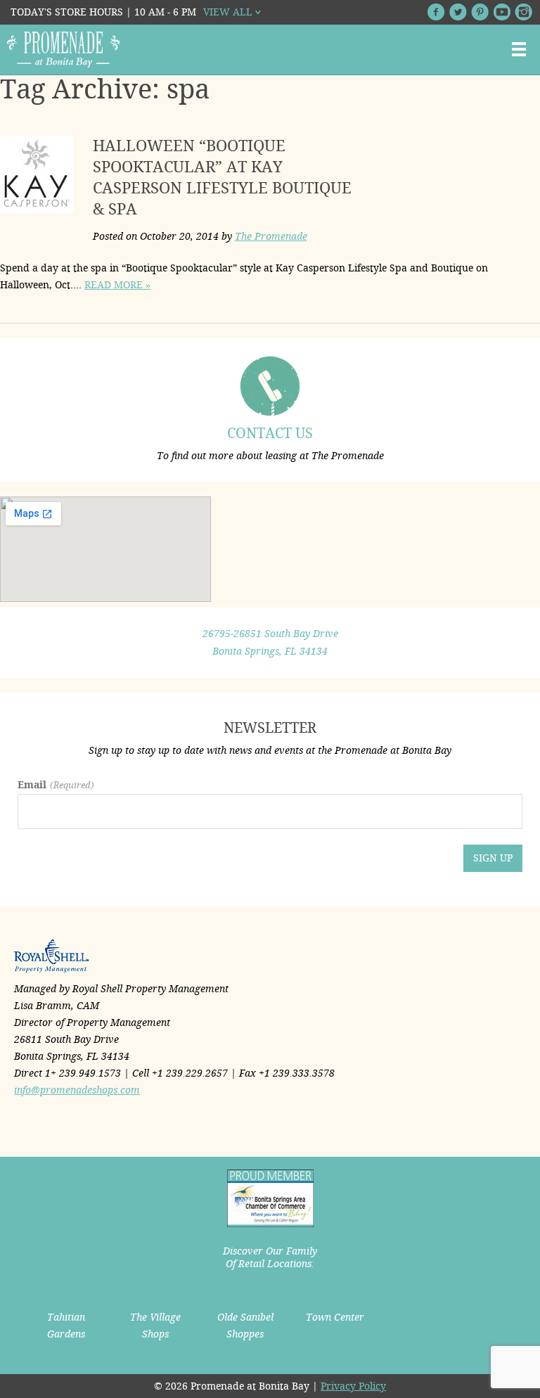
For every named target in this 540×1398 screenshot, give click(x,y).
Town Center (335, 1317)
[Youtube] (501, 12)
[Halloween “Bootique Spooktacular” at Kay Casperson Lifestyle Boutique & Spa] (38, 177)
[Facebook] (436, 12)
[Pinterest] (480, 12)
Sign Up (493, 858)
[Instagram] (523, 12)
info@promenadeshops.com (77, 1090)
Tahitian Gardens (66, 1326)
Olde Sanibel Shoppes (245, 1326)
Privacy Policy (353, 1386)
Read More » (117, 284)
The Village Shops (155, 1326)
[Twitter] (458, 12)
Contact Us (270, 433)
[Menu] (519, 49)
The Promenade (271, 236)
